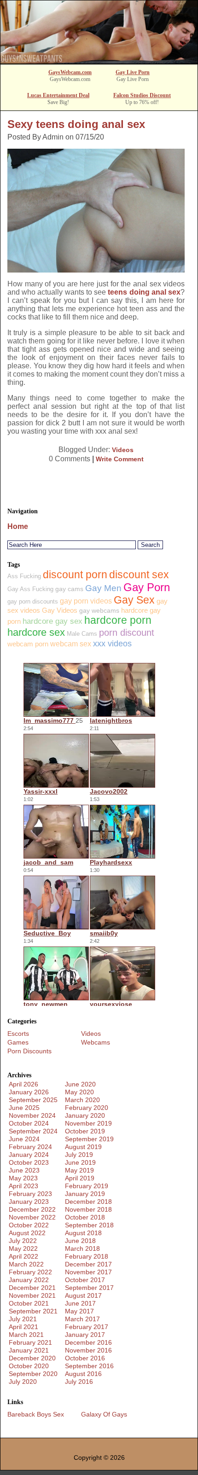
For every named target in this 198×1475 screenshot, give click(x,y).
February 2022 (30, 1272)
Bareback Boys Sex (35, 1414)
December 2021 (32, 1287)
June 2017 (80, 1303)
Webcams (95, 1042)
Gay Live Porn (133, 72)
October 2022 (29, 1225)
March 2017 (82, 1319)
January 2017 (85, 1334)
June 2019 (80, 1162)
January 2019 (85, 1193)
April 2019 (79, 1178)
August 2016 (83, 1373)
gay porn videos (86, 601)
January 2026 (29, 1092)
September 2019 (89, 1139)
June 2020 (80, 1084)
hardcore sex (36, 632)
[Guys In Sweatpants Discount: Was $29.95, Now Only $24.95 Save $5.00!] (99, 61)
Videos (123, 449)
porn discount (126, 632)
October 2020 (29, 1366)
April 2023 (23, 1186)
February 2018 (86, 1256)
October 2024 (29, 1123)
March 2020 (82, 1099)
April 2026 (23, 1084)
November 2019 (88, 1123)
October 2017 (85, 1279)
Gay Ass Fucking (30, 589)
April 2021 (23, 1326)
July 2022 (23, 1240)
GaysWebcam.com (70, 72)
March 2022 (26, 1264)
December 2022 (32, 1209)
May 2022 (23, 1248)
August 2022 (27, 1233)
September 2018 (89, 1225)
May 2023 (23, 1178)
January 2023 (29, 1201)
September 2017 (89, 1287)
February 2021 (30, 1342)
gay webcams (99, 610)
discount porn (75, 575)
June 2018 (80, 1240)
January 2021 (29, 1350)
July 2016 (79, 1381)
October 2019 (85, 1131)
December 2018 (88, 1201)
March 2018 (82, 1248)
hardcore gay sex (52, 621)
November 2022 (32, 1217)
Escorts (18, 1033)
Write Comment (120, 459)
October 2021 (29, 1303)
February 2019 (86, 1186)
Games (18, 1042)
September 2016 (89, 1366)
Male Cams (82, 633)
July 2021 (23, 1319)
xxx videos (112, 643)
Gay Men (103, 588)
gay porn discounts (32, 601)
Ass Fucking (24, 576)
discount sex (139, 575)
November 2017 (88, 1272)
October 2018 (85, 1217)
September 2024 (33, 1131)
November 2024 (32, 1115)
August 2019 (83, 1146)
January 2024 (29, 1154)
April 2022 (23, 1256)
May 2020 (79, 1092)
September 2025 (33, 1099)
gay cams (69, 588)
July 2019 (79, 1154)
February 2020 (86, 1107)
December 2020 (32, 1358)
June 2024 (24, 1139)
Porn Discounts (29, 1051)
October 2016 (85, 1358)
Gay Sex (134, 600)
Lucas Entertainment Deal (58, 95)
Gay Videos (59, 610)
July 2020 (23, 1381)
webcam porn (27, 644)
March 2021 (26, 1334)
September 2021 (33, 1311)
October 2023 (29, 1162)
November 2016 (88, 1350)
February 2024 (30, 1146)
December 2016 (88, 1342)
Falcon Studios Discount (142, 95)
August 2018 (83, 1233)
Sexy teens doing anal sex (76, 124)
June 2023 (24, 1170)
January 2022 (29, 1279)
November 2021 (32, 1295)
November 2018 (88, 1209)
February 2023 (30, 1193)
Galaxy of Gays (104, 1414)
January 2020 (85, 1115)
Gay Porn (146, 587)
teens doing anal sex (144, 292)
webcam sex (70, 644)
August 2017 (83, 1295)
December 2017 (88, 1264)
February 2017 (86, 1326)
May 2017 (79, 1311)
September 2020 (33, 1373)
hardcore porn (117, 620)
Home (17, 526)
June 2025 (24, 1107)
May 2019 (79, 1170)
